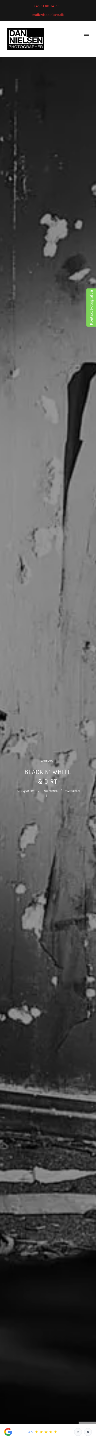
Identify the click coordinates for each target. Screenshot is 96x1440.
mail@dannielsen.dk (48, 14)
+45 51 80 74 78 (46, 6)
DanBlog (46, 760)
